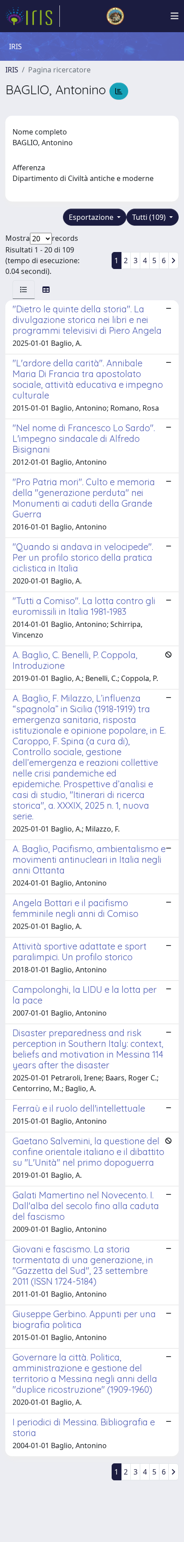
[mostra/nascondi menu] (175, 16)
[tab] (24, 289)
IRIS (11, 70)
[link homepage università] (115, 16)
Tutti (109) (149, 217)
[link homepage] (32, 16)
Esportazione (92, 217)
